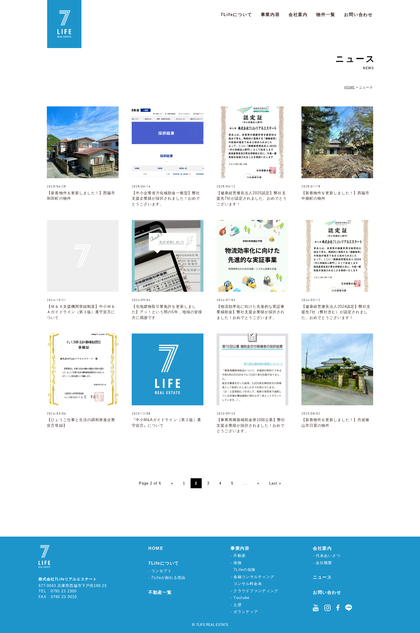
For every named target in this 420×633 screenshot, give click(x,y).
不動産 (239, 555)
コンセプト (161, 571)
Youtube (241, 598)
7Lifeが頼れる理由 (168, 578)
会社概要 (324, 563)
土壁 (237, 605)
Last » (275, 483)
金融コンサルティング (253, 577)
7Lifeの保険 (244, 569)
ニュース (322, 577)
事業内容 (270, 14)
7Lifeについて (236, 14)
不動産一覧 (160, 592)
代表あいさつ (328, 555)
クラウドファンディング (255, 591)
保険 (237, 563)
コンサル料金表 (247, 584)
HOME (155, 548)
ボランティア (245, 612)
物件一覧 (325, 14)
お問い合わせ (358, 14)
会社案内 (298, 14)
